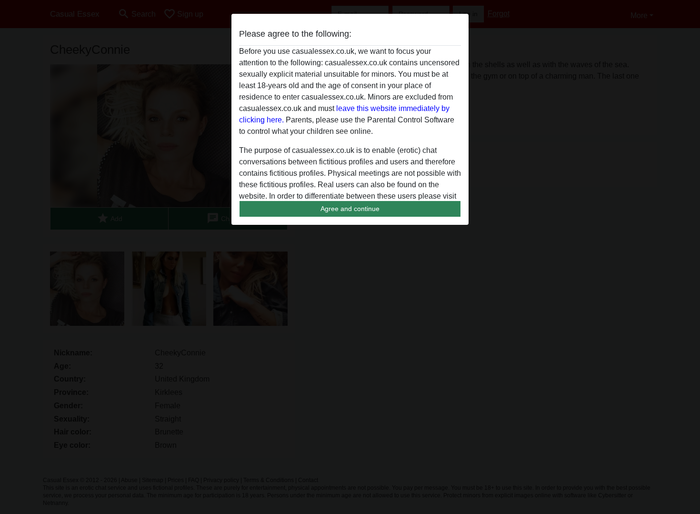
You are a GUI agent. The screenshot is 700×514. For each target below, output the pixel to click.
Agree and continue (350, 208)
